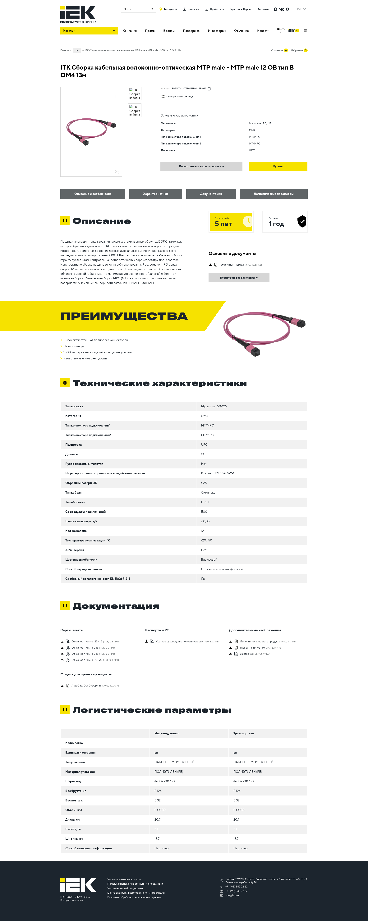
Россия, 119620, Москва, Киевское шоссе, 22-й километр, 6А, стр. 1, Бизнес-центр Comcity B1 (266, 881)
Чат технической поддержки (125, 888)
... (77, 49)
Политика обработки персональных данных (134, 897)
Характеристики (155, 194)
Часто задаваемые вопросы (124, 879)
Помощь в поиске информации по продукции (135, 883)
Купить (278, 166)
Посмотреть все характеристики (200, 166)
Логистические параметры (274, 194)
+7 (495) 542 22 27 (236, 890)
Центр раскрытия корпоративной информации (136, 892)
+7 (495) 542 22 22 (236, 886)
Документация (211, 194)
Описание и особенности (92, 194)
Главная (64, 50)
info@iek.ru (232, 895)
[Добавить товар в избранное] (117, 92)
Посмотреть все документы (237, 277)
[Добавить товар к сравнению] (117, 96)
